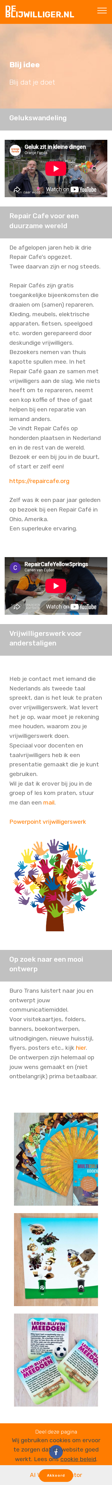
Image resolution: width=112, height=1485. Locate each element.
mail (48, 802)
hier (80, 1047)
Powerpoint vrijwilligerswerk (47, 821)
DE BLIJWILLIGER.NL (39, 12)
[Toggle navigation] (102, 10)
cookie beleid (78, 1459)
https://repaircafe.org (39, 481)
